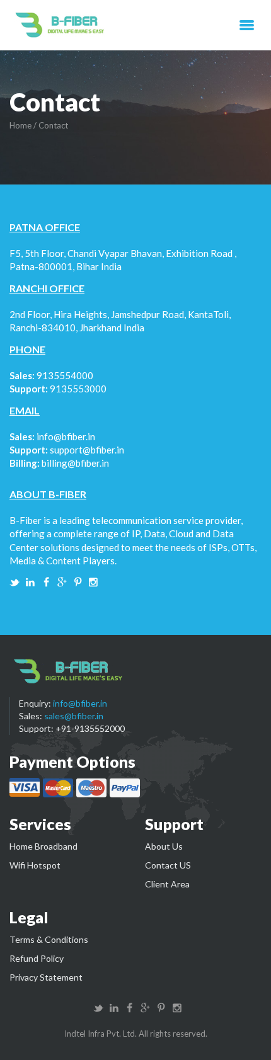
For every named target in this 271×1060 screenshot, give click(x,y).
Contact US (168, 865)
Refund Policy (36, 958)
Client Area (167, 884)
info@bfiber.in (66, 436)
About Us (164, 846)
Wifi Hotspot (35, 865)
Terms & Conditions (48, 939)
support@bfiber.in (87, 449)
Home (20, 125)
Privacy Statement (46, 977)
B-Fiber (60, 25)
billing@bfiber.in (75, 463)
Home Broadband (43, 846)
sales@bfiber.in (73, 715)
